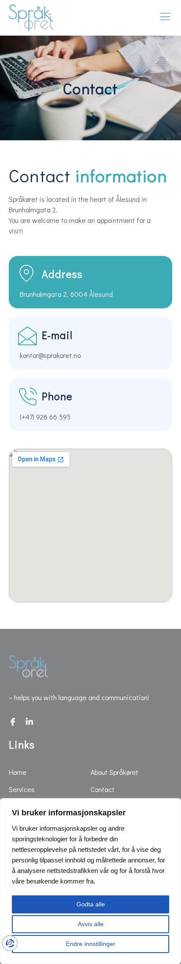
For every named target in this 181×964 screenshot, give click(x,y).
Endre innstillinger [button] (91, 943)
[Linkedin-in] (29, 722)
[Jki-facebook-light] (13, 722)
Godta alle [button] (90, 904)
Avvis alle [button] (91, 923)
